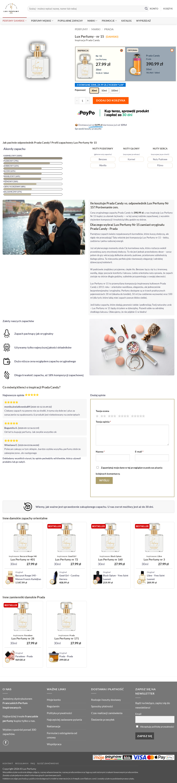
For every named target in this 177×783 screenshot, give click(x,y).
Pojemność (80, 90)
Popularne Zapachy (70, 20)
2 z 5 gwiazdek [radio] (102, 416)
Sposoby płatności (102, 706)
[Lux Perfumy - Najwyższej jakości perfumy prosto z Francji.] (12, 8)
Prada (109, 29)
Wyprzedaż (143, 20)
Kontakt (8, 763)
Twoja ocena (102, 410)
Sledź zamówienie (48, 763)
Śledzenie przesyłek (102, 719)
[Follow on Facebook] (6, 743)
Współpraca (54, 744)
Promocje (108, 20)
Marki (91, 20)
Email (138, 713)
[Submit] (146, 9)
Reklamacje (53, 726)
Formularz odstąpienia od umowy (62, 735)
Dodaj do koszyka (110, 100)
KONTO (154, 8)
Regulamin (53, 706)
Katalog (126, 20)
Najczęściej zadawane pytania (64, 719)
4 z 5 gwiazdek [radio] (123, 416)
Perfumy (81, 29)
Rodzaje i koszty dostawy (106, 699)
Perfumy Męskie (41, 20)
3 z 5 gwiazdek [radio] (111, 416)
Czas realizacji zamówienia (106, 713)
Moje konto (54, 699)
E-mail (139, 451)
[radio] (94, 90)
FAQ (33, 763)
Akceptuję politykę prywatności (157, 726)
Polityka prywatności (59, 713)
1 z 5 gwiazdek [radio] (97, 416)
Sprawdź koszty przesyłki (88, 128)
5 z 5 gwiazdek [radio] (137, 416)
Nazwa (100, 451)
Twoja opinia (103, 421)
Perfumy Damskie (13, 20)
